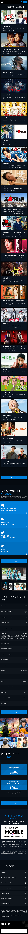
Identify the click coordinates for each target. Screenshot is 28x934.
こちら (20, 638)
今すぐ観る (14, 477)
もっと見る (14, 469)
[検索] (22, 2)
